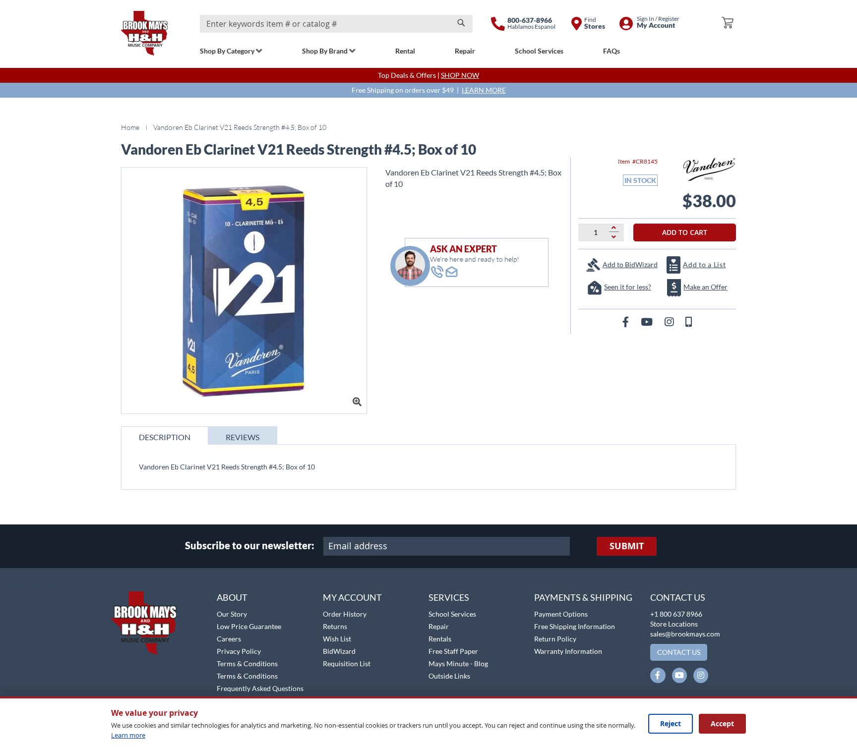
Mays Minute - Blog (458, 663)
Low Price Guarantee (249, 626)
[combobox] (336, 24)
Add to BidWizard (630, 264)
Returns (335, 626)
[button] (33, 585)
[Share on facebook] (626, 321)
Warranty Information (568, 651)
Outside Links (449, 676)
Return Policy (555, 638)
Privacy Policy (239, 651)
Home (130, 127)
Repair (438, 626)
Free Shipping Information (574, 626)
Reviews (242, 437)
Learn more (128, 735)
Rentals (439, 638)
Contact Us (677, 597)
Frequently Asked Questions (260, 688)
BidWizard (339, 651)
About (232, 597)
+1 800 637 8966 (676, 614)
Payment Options (561, 614)
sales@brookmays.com (685, 634)
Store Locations (674, 624)
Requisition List (346, 663)
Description (164, 437)
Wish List (337, 638)
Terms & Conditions (247, 663)
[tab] (164, 435)
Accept (722, 723)
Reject (670, 723)
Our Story (232, 614)
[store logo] (144, 33)
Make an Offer (705, 287)
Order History (345, 614)
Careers (229, 638)
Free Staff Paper (453, 651)
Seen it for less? (627, 287)
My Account (352, 597)
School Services (452, 614)
